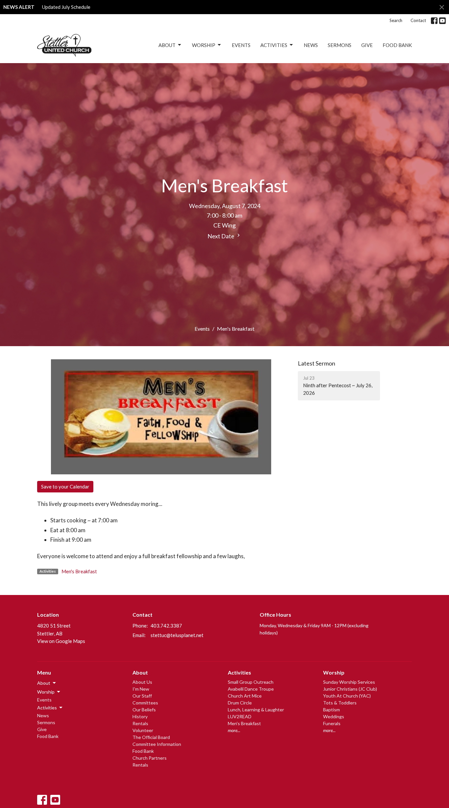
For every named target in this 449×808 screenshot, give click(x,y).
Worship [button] (46, 692)
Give (367, 45)
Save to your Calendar (65, 486)
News (311, 45)
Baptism (331, 709)
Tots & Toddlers (340, 702)
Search (396, 20)
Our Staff (142, 696)
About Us (142, 682)
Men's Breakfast (79, 571)
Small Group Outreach (250, 682)
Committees (145, 702)
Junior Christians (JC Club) (350, 689)
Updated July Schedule (66, 7)
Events (241, 45)
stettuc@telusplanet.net (177, 635)
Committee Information (156, 744)
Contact (418, 20)
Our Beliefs (144, 709)
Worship (203, 45)
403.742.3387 (166, 626)
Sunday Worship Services (349, 682)
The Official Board (151, 737)
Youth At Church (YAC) (347, 696)
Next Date (221, 236)
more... (234, 730)
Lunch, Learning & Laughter (256, 709)
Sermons (339, 45)
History (140, 716)
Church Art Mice (245, 696)
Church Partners (149, 758)
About (167, 45)
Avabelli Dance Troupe (251, 689)
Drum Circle (240, 702)
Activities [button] (47, 707)
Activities (273, 45)
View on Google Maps (61, 641)
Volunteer (142, 730)
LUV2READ (239, 716)
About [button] (43, 683)
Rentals (140, 723)
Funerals (332, 723)
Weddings (333, 716)
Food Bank (397, 45)
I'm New (140, 689)
